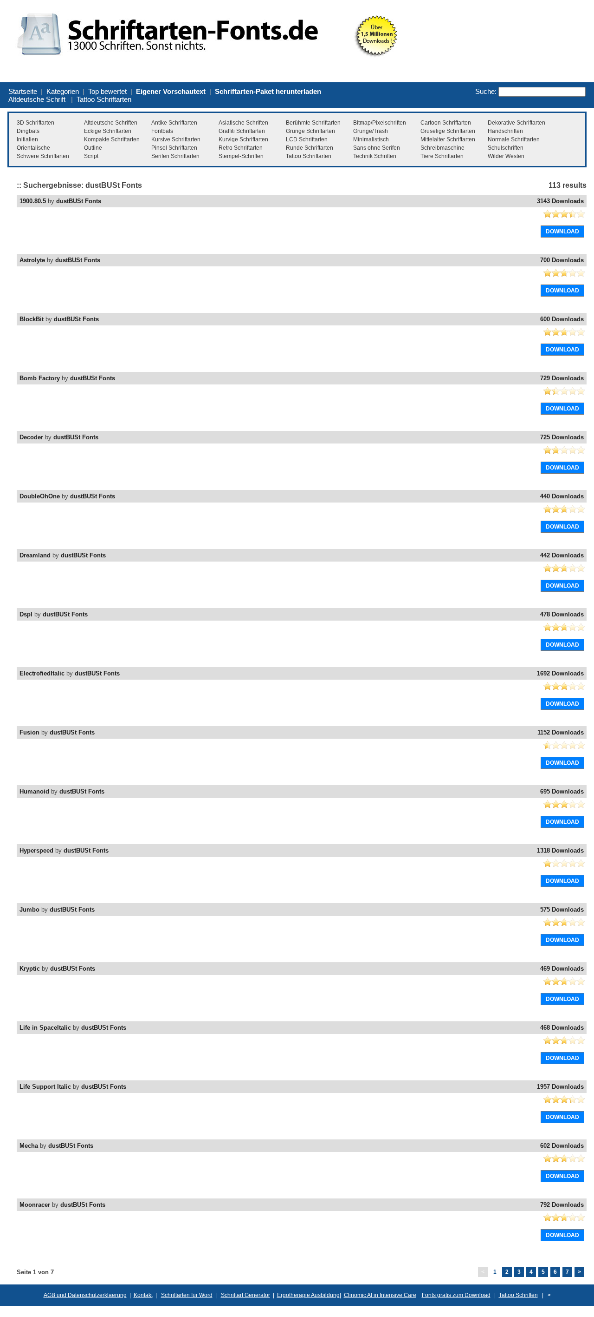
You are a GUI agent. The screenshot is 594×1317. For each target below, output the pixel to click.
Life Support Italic (45, 1086)
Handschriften (505, 131)
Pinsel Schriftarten (174, 148)
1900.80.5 (32, 201)
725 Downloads (562, 437)
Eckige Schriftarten (107, 131)
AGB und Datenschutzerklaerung (85, 1295)
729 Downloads (562, 378)
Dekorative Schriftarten (516, 122)
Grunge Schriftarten (310, 131)
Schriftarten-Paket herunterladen (268, 91)
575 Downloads (562, 909)
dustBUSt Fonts (78, 201)
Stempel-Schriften (241, 156)
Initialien (27, 139)
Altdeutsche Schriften (110, 122)
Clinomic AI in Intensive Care (380, 1295)
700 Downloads (562, 260)
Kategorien (62, 91)
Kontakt (143, 1295)
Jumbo (29, 909)
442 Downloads (562, 555)
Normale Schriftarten (514, 139)
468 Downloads (562, 1027)
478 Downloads (562, 614)
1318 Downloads (560, 850)
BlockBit (31, 319)
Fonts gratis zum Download (456, 1295)
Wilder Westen (506, 156)
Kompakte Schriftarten (112, 139)
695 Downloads (562, 791)
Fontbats (162, 131)
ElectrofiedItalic (42, 673)
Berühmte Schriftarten (313, 122)
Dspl (25, 614)
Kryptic (29, 968)
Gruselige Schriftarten (447, 131)
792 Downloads (562, 1204)
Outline (93, 148)
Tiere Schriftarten (442, 156)
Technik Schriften (374, 156)
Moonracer (34, 1204)
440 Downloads (562, 496)
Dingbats (28, 131)
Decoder (31, 437)
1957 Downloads (560, 1086)
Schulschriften (505, 148)
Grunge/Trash (370, 131)
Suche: (486, 91)
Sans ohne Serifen (376, 148)
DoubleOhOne (39, 496)
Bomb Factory (39, 378)
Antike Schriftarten (174, 122)
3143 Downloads (560, 201)
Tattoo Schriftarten (104, 99)
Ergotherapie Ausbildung (308, 1295)
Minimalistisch (371, 139)
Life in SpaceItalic (45, 1027)
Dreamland (35, 555)
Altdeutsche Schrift (36, 99)
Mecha (28, 1145)
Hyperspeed (36, 850)
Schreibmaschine (442, 148)
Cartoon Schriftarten (445, 122)
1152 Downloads (560, 732)
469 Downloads (562, 968)
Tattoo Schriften (518, 1295)
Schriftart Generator (245, 1295)
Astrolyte (32, 260)
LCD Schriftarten (307, 139)
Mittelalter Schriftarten (447, 139)
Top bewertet (107, 91)
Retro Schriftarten (241, 148)
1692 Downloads (560, 673)
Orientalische (33, 148)
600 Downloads (562, 319)
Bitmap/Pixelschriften (379, 122)
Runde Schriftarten (309, 148)
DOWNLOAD (562, 231)
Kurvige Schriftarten (243, 139)
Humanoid (34, 791)
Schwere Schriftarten (43, 156)
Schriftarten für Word (187, 1295)
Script (91, 156)
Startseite (22, 91)
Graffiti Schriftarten (242, 131)
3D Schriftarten (35, 122)
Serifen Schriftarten (175, 156)
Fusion (29, 732)
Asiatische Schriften (243, 122)
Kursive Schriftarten (175, 139)
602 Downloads (562, 1145)
